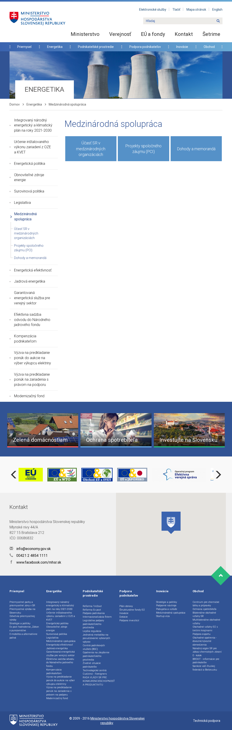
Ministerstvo (85, 34)
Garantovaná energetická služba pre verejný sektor (32, 298)
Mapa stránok (196, 9)
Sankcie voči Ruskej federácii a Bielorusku (205, 668)
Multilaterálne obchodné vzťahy (206, 621)
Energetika (55, 47)
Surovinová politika (29, 191)
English (217, 9)
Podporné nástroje (166, 605)
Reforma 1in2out (92, 606)
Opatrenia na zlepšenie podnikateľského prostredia (96, 656)
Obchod (209, 47)
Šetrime (211, 34)
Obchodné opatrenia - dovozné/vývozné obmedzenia (205, 641)
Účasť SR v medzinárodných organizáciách (26, 233)
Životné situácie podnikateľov (92, 665)
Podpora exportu (201, 634)
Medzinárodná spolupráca (25, 216)
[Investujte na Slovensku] (189, 430)
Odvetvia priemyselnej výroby (22, 618)
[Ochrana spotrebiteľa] (115, 430)
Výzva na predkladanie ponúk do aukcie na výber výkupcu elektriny (32, 357)
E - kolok (197, 655)
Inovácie (182, 47)
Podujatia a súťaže (166, 609)
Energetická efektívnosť (32, 270)
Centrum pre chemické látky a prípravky (206, 604)
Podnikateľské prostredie (96, 47)
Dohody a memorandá (30, 258)
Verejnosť (120, 34)
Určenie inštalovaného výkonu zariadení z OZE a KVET (32, 147)
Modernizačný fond (29, 396)
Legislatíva (22, 202)
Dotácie (123, 616)
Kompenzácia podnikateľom (25, 338)
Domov (15, 104)
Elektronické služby (152, 9)
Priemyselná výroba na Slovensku (22, 611)
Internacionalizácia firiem (97, 616)
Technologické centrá (94, 670)
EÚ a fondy (153, 34)
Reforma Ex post (92, 609)
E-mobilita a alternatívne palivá (23, 636)
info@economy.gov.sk (33, 549)
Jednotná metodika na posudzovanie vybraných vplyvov (96, 638)
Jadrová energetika (29, 281)
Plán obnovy (126, 606)
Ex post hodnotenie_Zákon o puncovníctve (24, 628)
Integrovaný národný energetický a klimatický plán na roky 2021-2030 (33, 125)
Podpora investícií (129, 620)
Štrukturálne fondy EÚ (132, 609)
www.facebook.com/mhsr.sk (35, 562)
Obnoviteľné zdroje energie (29, 177)
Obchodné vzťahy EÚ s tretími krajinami (205, 628)
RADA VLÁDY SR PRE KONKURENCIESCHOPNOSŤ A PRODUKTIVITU (99, 681)
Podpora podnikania (94, 613)
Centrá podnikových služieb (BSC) (94, 647)
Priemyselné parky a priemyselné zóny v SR (22, 604)
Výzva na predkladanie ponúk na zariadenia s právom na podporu (32, 379)
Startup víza (163, 616)
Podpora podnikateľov (145, 47)
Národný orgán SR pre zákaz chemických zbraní (207, 650)
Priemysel (24, 47)
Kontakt (184, 34)
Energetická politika (29, 163)
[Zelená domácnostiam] (42, 430)
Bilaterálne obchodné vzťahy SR (204, 614)
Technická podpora (206, 721)
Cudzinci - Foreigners (95, 673)
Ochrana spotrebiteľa (204, 609)
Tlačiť (176, 9)
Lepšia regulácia (92, 631)
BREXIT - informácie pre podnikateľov (206, 661)
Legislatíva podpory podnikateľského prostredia (93, 624)
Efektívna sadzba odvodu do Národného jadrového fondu (32, 319)
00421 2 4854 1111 (31, 555)
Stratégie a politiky (20, 623)
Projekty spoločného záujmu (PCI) (143, 148)
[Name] (218, 21)
